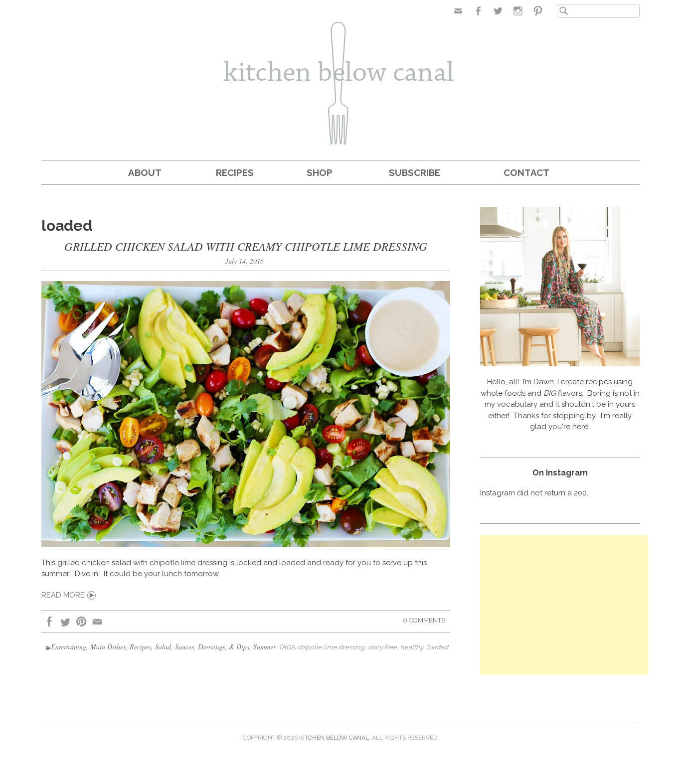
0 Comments (424, 620)
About (145, 172)
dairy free (382, 647)
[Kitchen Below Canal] (340, 84)
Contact (526, 172)
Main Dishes (108, 646)
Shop (320, 172)
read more (63, 595)
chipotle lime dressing (330, 647)
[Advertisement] (564, 605)
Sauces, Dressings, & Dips (212, 646)
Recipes (235, 172)
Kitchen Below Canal (334, 737)
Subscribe (414, 172)
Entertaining (68, 646)
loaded (437, 647)
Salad (163, 646)
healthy (411, 647)
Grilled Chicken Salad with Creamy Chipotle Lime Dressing (245, 246)
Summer (264, 646)
